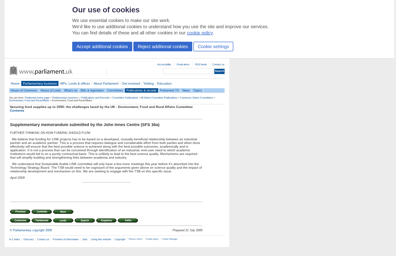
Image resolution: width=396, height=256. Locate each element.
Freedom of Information (66, 239)
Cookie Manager (170, 239)
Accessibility (164, 64)
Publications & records (141, 90)
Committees (115, 90)
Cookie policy (152, 239)
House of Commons (24, 90)
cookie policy (200, 32)
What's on (70, 90)
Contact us (218, 64)
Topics (197, 90)
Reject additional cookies (163, 46)
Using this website (101, 239)
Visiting (148, 83)
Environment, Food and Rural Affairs (29, 100)
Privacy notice (135, 239)
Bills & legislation (92, 90)
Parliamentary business (40, 83)
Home (15, 83)
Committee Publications (125, 97)
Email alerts (183, 64)
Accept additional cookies (102, 46)
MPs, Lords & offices (75, 83)
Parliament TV (169, 90)
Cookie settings (213, 46)
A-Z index (14, 239)
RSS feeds (201, 64)
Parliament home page (37, 97)
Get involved (131, 83)
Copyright (120, 239)
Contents (17, 110)
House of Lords (51, 90)
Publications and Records (95, 97)
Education (164, 83)
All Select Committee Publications (159, 97)
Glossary (28, 239)
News (186, 90)
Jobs (85, 239)
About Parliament (106, 83)
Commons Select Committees (196, 97)
